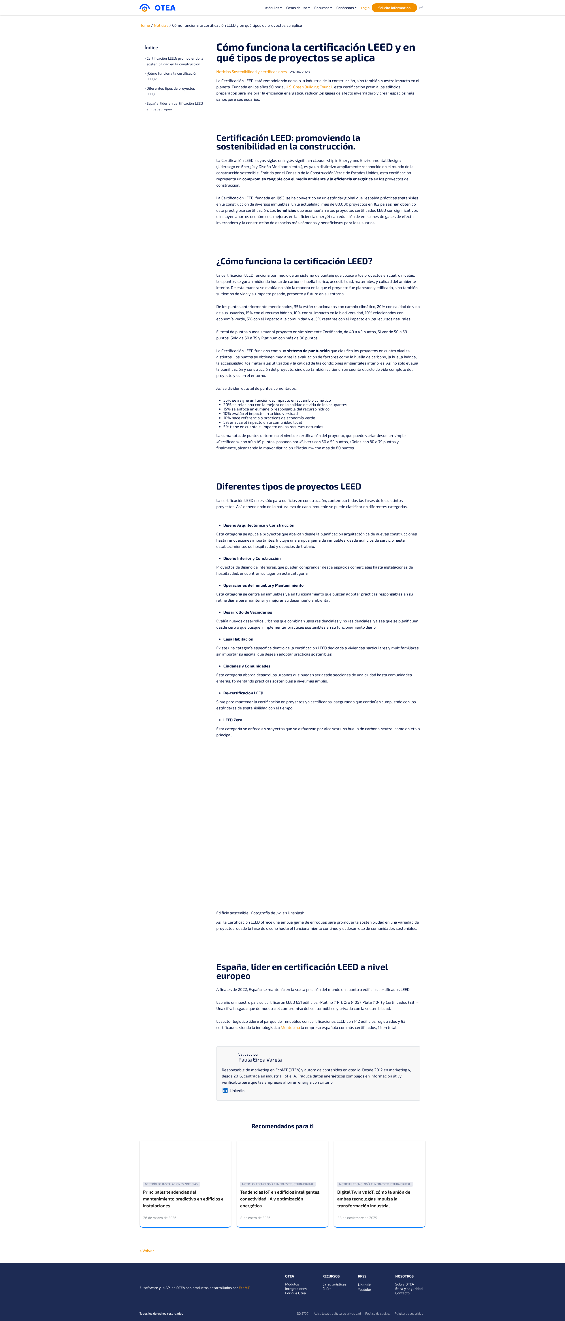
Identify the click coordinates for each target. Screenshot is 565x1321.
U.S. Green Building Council (309, 86)
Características (334, 1284)
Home (144, 25)
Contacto (402, 1293)
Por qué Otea (295, 1293)
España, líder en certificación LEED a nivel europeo (175, 106)
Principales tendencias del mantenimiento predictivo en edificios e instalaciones (183, 1198)
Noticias (161, 25)
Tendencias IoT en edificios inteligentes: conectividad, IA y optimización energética (280, 1198)
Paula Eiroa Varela (260, 1059)
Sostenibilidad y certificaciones (259, 71)
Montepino (290, 1027)
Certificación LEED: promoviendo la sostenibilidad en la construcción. (175, 61)
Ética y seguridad (409, 1288)
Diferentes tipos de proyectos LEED (171, 91)
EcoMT (244, 1287)
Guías (326, 1288)
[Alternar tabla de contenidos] (200, 47)
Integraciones (296, 1288)
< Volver (146, 1250)
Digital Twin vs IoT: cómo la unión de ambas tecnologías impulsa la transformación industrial (373, 1198)
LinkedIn (237, 1090)
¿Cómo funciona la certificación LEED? (172, 76)
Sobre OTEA (404, 1284)
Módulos (292, 1284)
